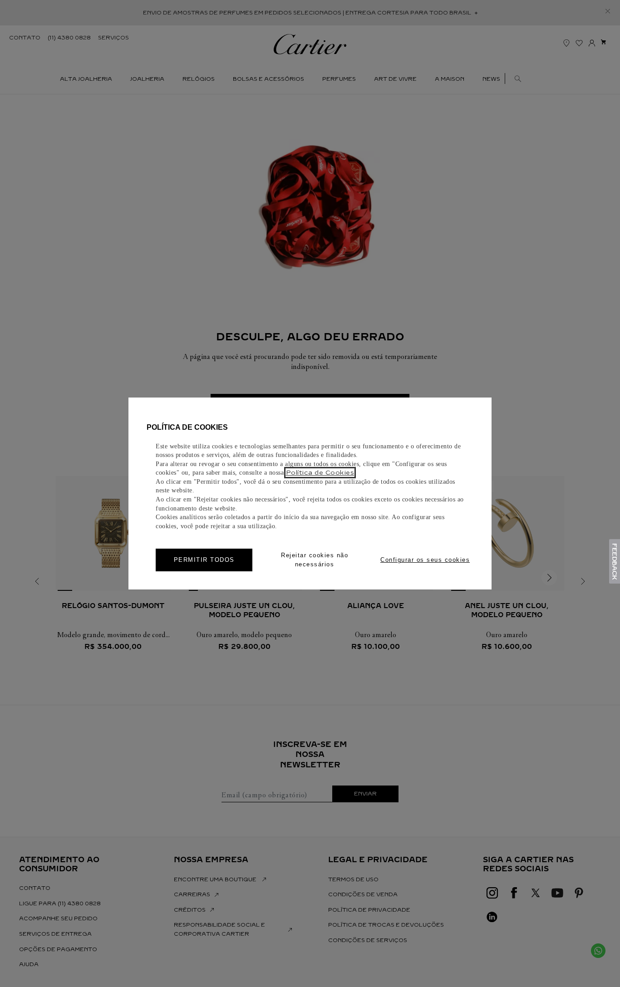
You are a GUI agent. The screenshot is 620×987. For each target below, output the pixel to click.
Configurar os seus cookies (425, 559)
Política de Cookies (320, 472)
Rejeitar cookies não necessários (314, 560)
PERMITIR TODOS (204, 559)
